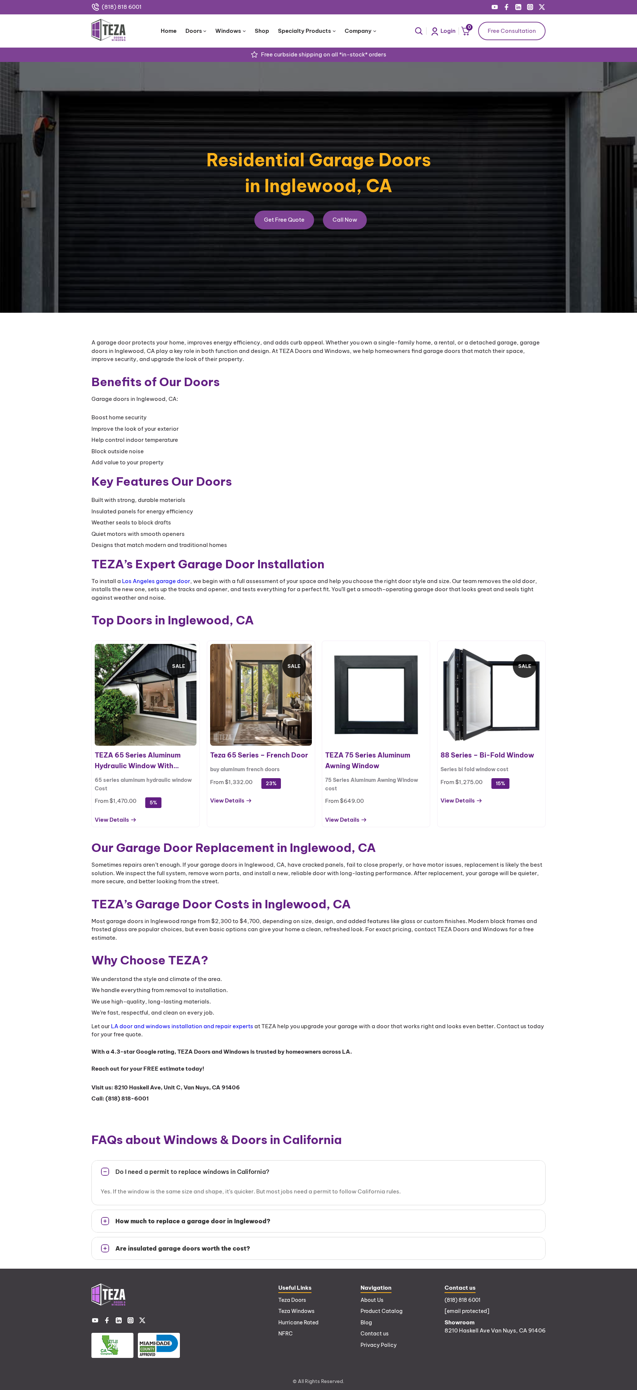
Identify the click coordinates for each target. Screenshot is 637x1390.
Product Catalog (382, 1311)
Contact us (375, 1333)
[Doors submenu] (204, 30)
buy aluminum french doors (245, 769)
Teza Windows (296, 1311)
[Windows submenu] (244, 30)
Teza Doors (292, 1300)
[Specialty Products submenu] (334, 30)
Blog (366, 1322)
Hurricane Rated (298, 1322)
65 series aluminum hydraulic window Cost (143, 784)
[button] (318, 1172)
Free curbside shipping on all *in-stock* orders (323, 54)
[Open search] (418, 31)
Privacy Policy (379, 1345)
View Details (112, 820)
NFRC (285, 1333)
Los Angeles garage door (156, 581)
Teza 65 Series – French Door (259, 755)
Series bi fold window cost (474, 769)
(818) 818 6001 (122, 6)
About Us (372, 1300)
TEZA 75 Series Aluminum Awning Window (367, 760)
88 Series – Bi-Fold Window (487, 755)
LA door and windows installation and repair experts (182, 1026)
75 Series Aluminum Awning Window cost (371, 784)
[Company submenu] (374, 30)
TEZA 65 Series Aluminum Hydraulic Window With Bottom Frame (138, 761)
